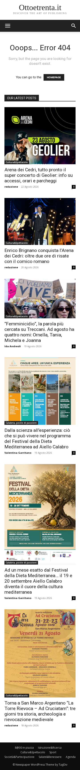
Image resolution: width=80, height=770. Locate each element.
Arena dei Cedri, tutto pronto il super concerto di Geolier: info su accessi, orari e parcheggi (38, 175)
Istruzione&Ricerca (50, 747)
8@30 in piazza (24, 747)
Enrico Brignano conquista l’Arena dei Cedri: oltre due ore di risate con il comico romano (39, 256)
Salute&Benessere (50, 757)
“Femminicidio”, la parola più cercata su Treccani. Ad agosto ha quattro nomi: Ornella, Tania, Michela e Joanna (39, 332)
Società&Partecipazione (19, 757)
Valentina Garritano (17, 452)
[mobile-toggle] (7, 26)
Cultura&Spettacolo (17, 162)
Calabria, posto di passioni (21, 422)
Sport (52, 752)
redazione (11, 186)
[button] (74, 26)
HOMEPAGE (54, 77)
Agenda (71, 757)
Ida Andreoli (12, 346)
